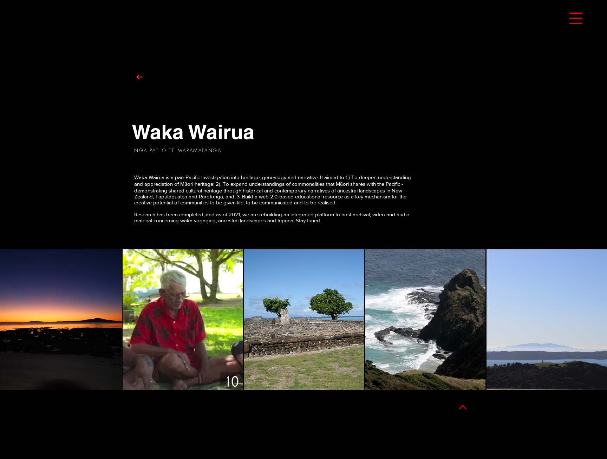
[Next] (462, 407)
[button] (575, 18)
